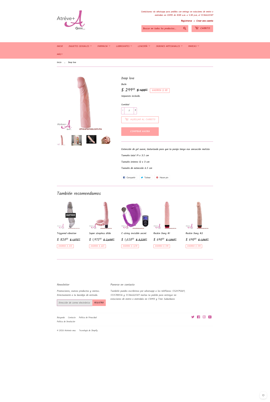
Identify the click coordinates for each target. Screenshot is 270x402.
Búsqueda (61, 317)
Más (59, 54)
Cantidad (125, 104)
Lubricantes (123, 46)
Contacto (72, 317)
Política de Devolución (66, 321)
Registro (99, 302)
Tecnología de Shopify (88, 330)
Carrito (204, 28)
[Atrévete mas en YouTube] (210, 317)
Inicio (60, 46)
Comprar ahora (140, 131)
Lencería (143, 46)
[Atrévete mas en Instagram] (204, 317)
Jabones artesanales (168, 46)
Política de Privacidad (88, 317)
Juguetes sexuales (79, 46)
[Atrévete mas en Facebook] (198, 317)
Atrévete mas (70, 330)
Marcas (192, 46)
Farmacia (103, 46)
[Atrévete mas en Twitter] (192, 317)
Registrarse (186, 21)
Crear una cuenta (204, 21)
